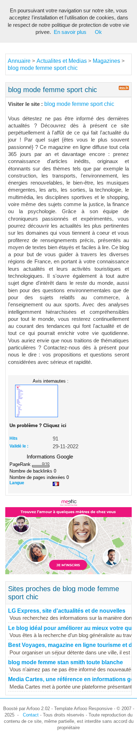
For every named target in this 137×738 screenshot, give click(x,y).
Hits (13, 438)
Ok (98, 32)
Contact (31, 715)
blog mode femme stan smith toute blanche (65, 662)
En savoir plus (70, 32)
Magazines (106, 61)
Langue (16, 483)
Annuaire (19, 61)
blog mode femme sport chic (43, 68)
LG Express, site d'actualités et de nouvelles (66, 611)
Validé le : (18, 446)
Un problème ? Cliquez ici (37, 425)
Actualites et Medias (62, 61)
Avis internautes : (50, 380)
